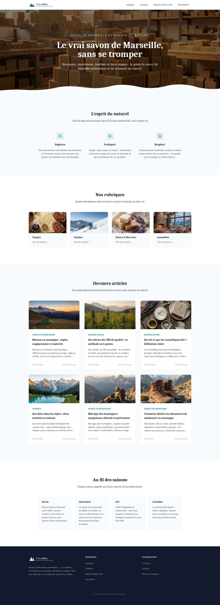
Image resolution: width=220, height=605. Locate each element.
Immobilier (183, 4)
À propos (146, 563)
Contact (145, 568)
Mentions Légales (150, 574)
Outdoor (144, 4)
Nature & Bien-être (163, 4)
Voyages (130, 4)
